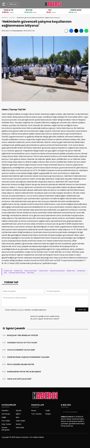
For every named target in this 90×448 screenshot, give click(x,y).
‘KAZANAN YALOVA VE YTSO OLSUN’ (22, 342)
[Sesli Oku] (66, 31)
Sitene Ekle (20, 427)
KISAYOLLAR (37, 405)
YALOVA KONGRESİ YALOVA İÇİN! (21, 350)
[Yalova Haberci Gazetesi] (53, 4)
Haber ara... (13, 4)
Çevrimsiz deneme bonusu (17, 272)
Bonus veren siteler (31, 271)
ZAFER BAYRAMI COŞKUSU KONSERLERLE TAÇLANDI (28, 357)
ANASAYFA (5, 17)
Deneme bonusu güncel (57, 271)
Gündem (12, 17)
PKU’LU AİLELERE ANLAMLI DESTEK (20, 364)
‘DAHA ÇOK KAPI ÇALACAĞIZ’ (19, 379)
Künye (33, 410)
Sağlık (4, 417)
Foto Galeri (6, 421)
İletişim (48, 414)
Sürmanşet (6, 414)
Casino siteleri (43, 271)
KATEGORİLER (9, 405)
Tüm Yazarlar (36, 414)
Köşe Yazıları (6, 424)
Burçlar (18, 424)
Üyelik (48, 410)
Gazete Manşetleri (6, 428)
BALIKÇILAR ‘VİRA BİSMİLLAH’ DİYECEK (22, 335)
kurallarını (20, 310)
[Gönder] (85, 411)
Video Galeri (20, 421)
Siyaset (18, 410)
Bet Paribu (30, 272)
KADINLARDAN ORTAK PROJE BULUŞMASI (24, 371)
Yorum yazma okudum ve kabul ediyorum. (26, 310)
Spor (17, 417)
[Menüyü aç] (4, 4)
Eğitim (18, 414)
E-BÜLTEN (66, 405)
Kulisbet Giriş (8, 271)
